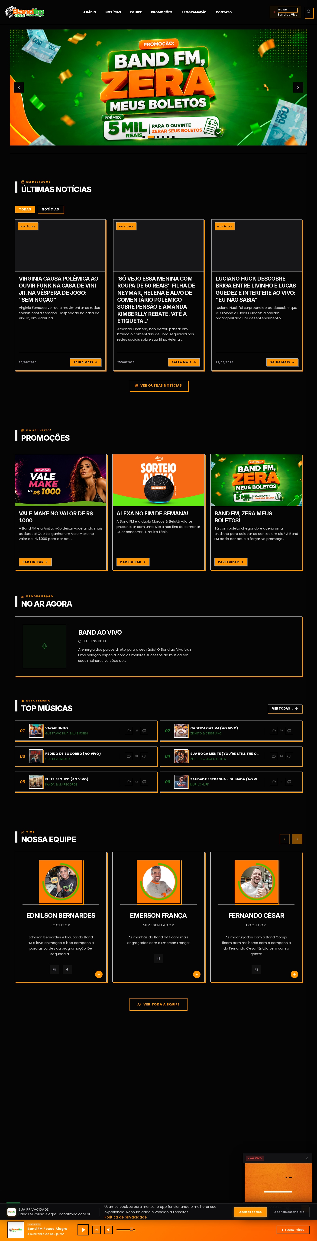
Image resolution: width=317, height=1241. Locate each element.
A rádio (89, 12)
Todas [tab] (25, 209)
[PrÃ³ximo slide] (298, 87)
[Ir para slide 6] (173, 137)
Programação (194, 12)
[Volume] (108, 1230)
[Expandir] (277, 1182)
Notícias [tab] (50, 209)
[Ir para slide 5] (168, 137)
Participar (33, 562)
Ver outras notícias (161, 385)
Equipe (136, 12)
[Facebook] (67, 969)
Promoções (161, 12)
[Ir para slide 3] (156, 137)
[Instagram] (54, 969)
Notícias (113, 12)
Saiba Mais (83, 362)
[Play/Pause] (83, 1229)
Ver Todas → (285, 708)
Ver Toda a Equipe (161, 1004)
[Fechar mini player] (306, 1158)
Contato (224, 12)
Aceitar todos (250, 1212)
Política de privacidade (125, 1217)
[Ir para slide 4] (163, 137)
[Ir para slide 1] (143, 137)
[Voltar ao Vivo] (96, 1230)
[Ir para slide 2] (149, 137)
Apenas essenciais (289, 1212)
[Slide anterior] (19, 87)
